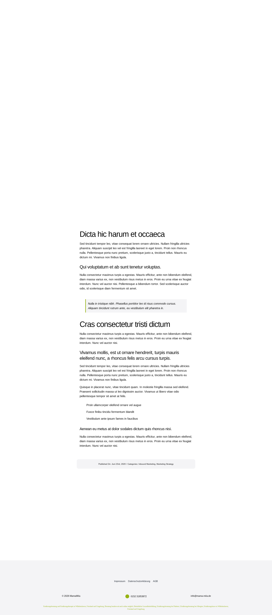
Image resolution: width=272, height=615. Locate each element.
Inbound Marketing (147, 464)
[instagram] (136, 573)
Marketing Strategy (165, 464)
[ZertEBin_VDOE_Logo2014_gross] (201, 567)
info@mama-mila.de (201, 596)
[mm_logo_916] (71, 564)
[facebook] (127, 573)
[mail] (144, 573)
